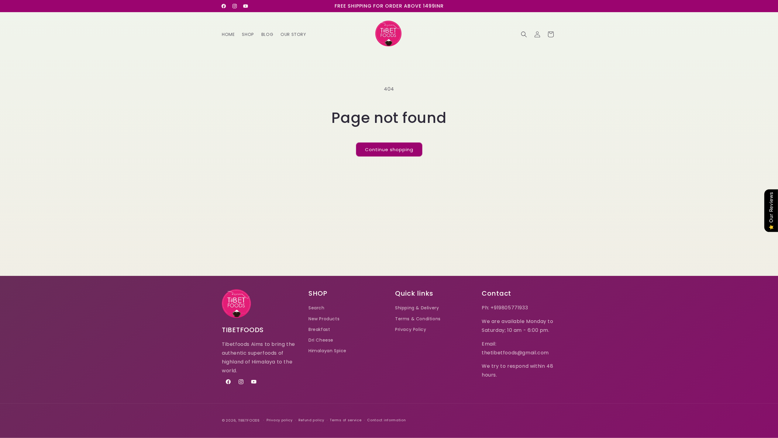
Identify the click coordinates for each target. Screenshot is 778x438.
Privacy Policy (410, 329)
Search (316, 308)
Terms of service (345, 420)
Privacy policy (280, 420)
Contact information (386, 420)
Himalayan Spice (327, 351)
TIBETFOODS (249, 420)
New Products (323, 319)
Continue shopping (389, 149)
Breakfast (319, 329)
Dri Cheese (320, 340)
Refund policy (311, 420)
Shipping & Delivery (417, 308)
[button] (524, 34)
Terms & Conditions (418, 319)
